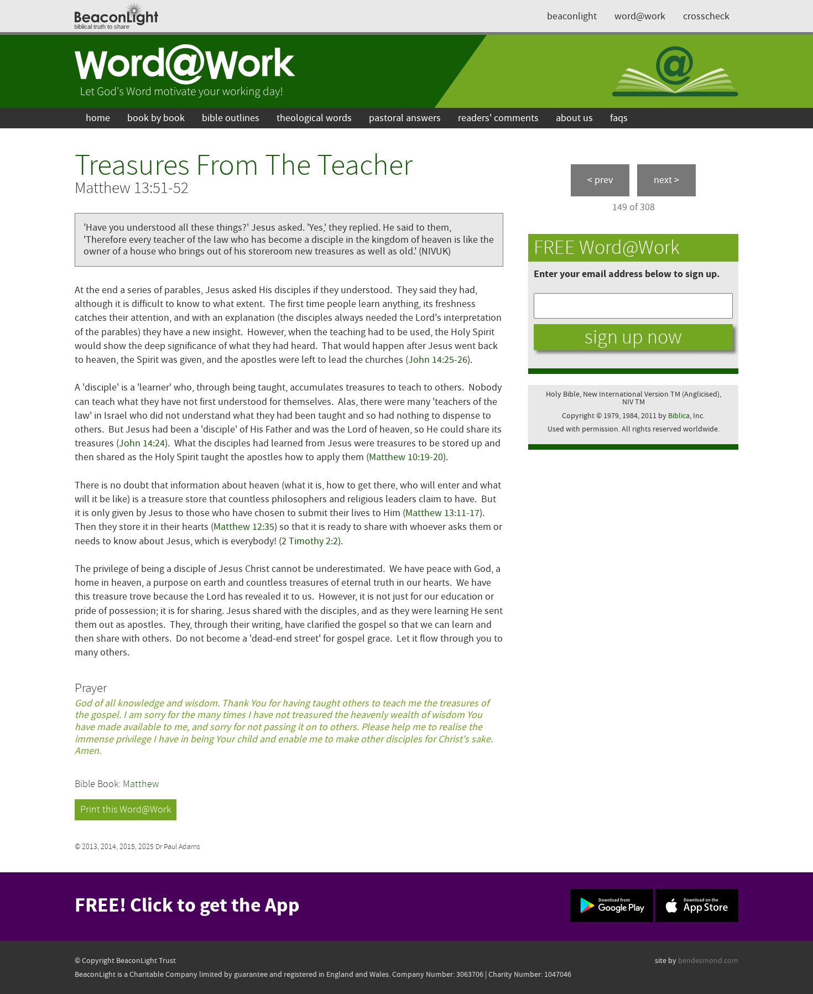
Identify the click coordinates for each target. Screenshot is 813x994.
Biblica (679, 415)
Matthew (141, 784)
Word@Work (639, 16)
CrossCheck (706, 16)
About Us (574, 118)
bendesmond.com (708, 960)
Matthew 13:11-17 (442, 513)
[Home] (185, 71)
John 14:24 (142, 443)
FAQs (619, 118)
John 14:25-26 (437, 359)
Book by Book (156, 118)
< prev (600, 180)
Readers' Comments (498, 118)
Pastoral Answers (405, 118)
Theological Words (314, 118)
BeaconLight (572, 16)
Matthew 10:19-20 (406, 457)
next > (666, 180)
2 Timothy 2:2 (310, 541)
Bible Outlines (230, 118)
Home (98, 118)
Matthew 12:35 (243, 527)
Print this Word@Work (125, 809)
